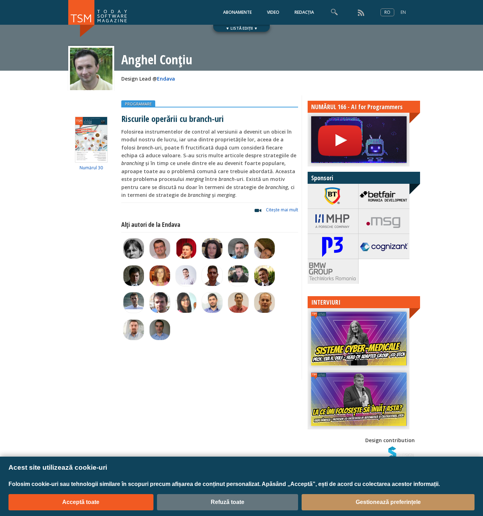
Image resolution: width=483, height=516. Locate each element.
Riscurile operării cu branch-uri (172, 118)
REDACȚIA (304, 12)
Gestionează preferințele (388, 502)
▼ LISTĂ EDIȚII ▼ (242, 28)
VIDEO (273, 12)
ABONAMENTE (237, 12)
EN (403, 12)
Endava (166, 78)
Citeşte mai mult (282, 210)
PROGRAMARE (138, 103)
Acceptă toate (80, 502)
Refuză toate (227, 502)
